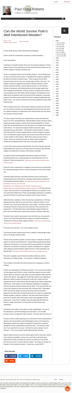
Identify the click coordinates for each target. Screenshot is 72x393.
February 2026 (59, 54)
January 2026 (59, 56)
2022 (57, 65)
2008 (57, 98)
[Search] (64, 31)
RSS (55, 379)
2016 (57, 79)
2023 (57, 62)
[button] (47, 19)
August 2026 (59, 43)
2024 (57, 60)
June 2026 (58, 46)
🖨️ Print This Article (24, 41)
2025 (57, 58)
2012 (57, 89)
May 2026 (58, 48)
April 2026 (58, 50)
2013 (57, 86)
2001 (57, 110)
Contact (61, 379)
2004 (57, 103)
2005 (57, 101)
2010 (57, 93)
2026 (57, 40)
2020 (57, 69)
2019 (57, 72)
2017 (57, 77)
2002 (57, 108)
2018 (57, 74)
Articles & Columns (13, 42)
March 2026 (59, 52)
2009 (57, 96)
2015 (57, 81)
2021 (57, 67)
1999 (57, 115)
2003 (57, 105)
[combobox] (57, 31)
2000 (57, 112)
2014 (57, 84)
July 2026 (58, 44)
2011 (57, 91)
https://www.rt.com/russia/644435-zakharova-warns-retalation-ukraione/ (30, 251)
